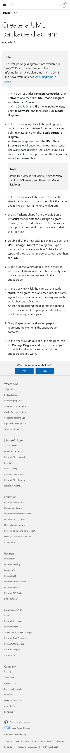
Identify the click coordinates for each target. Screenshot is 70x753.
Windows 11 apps (12, 429)
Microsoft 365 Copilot (13, 593)
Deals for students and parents (17, 536)
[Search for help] (13, 5)
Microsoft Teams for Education (17, 513)
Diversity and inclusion (14, 700)
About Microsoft (11, 677)
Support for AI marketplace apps (18, 632)
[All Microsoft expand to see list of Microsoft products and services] (4, 5)
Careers (7, 671)
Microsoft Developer (13, 621)
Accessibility (9, 706)
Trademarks (59, 741)
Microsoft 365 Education (14, 519)
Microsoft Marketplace (14, 643)
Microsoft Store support (14, 457)
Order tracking (10, 468)
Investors (8, 694)
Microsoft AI (9, 558)
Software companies (13, 649)
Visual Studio (10, 655)
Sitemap (7, 741)
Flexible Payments (12, 485)
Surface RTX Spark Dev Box (16, 406)
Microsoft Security (12, 564)
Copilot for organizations (15, 412)
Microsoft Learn (11, 626)
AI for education (11, 542)
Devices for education (13, 508)
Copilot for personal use (14, 417)
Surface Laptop (10, 394)
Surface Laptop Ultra (13, 400)
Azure (6, 615)
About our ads (34, 746)
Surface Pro (9, 389)
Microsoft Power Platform (15, 581)
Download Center (12, 451)
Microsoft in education (14, 502)
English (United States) (20, 722)
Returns (7, 462)
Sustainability (10, 711)
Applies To (10, 42)
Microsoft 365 (10, 575)
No (45, 371)
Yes (24, 371)
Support (8, 12)
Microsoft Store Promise (14, 480)
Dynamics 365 (10, 570)
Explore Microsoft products (16, 423)
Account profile (10, 445)
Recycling (22, 746)
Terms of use (45, 741)
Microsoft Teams (11, 587)
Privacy (35, 741)
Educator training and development (19, 530)
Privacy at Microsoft (13, 689)
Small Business (10, 598)
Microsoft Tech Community (16, 638)
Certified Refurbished (13, 474)
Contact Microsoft (21, 741)
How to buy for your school (15, 525)
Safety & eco (9, 746)
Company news (10, 683)
